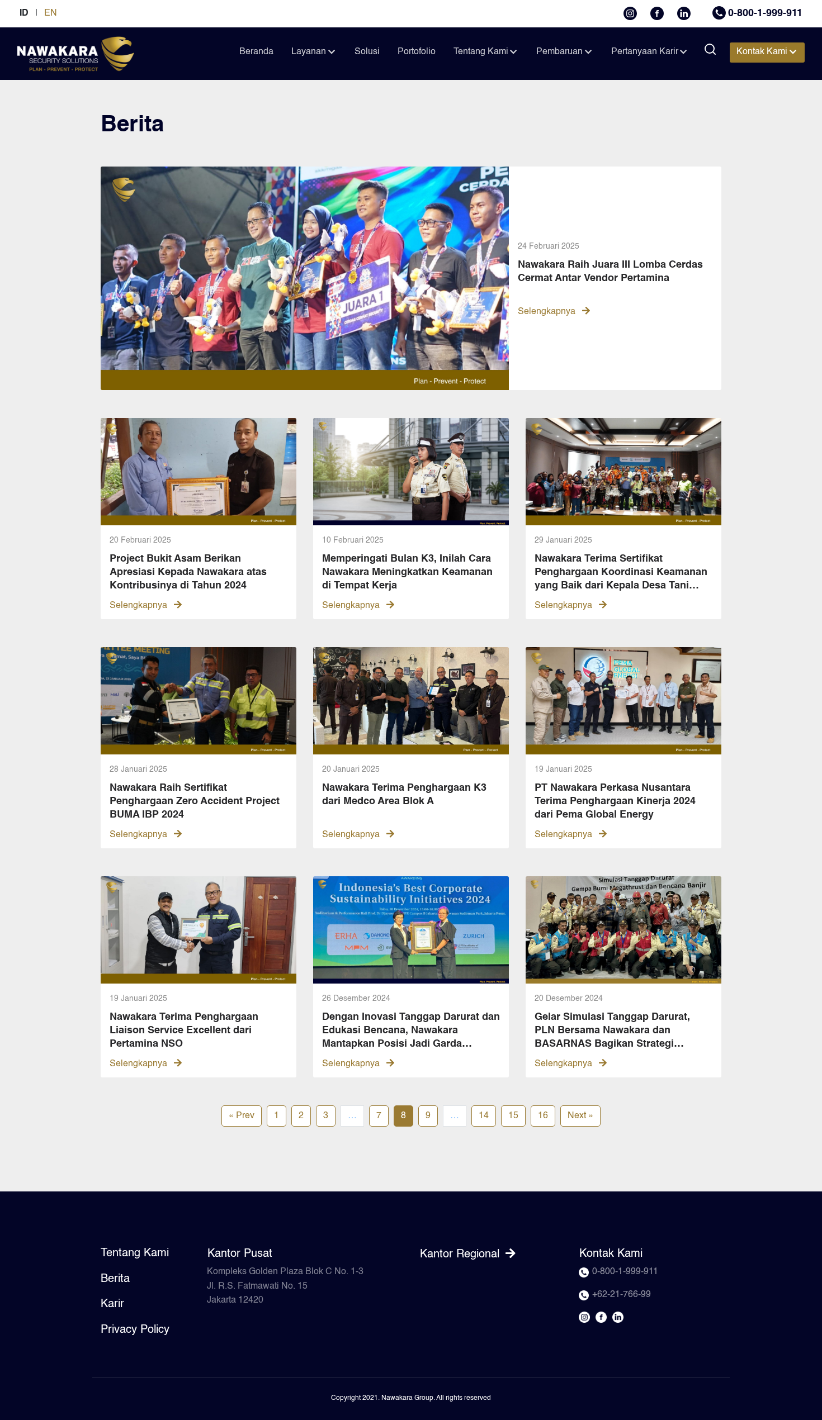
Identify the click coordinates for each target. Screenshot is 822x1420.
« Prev (241, 1116)
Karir (112, 1304)
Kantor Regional (461, 1254)
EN (50, 13)
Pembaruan (559, 52)
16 (543, 1116)
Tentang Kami (480, 52)
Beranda (256, 52)
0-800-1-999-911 (765, 13)
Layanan (308, 52)
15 (513, 1116)
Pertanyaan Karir (644, 52)
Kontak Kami (761, 52)
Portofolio (417, 52)
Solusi (367, 52)
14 (484, 1116)
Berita (115, 1279)
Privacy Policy (135, 1330)
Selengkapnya (548, 311)
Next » (580, 1116)
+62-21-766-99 (621, 1294)
